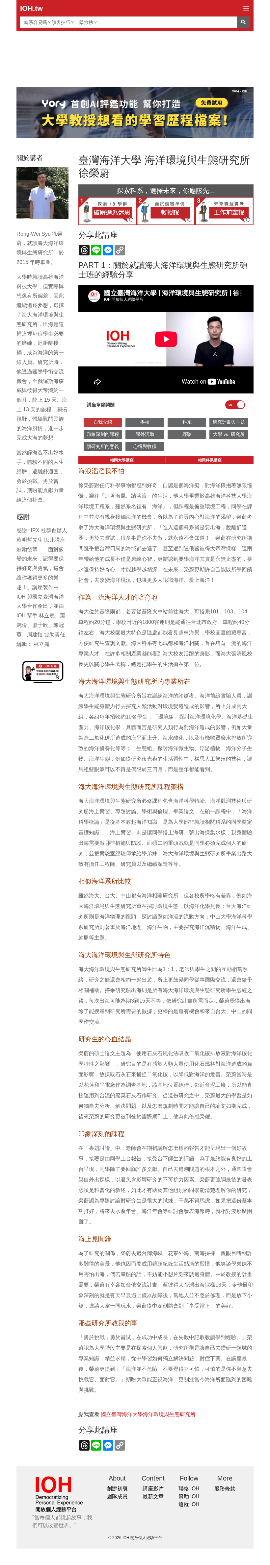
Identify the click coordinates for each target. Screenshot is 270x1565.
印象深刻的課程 (103, 434)
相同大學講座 (122, 460)
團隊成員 (117, 1496)
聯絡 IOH (189, 1488)
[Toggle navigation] (246, 8)
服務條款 (224, 1488)
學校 (144, 422)
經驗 (187, 434)
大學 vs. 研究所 (229, 434)
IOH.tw (31, 8)
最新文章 (153, 1496)
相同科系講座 (210, 460)
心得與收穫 (144, 446)
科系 (187, 422)
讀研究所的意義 (103, 446)
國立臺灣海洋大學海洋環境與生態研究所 (148, 1414)
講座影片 (153, 1488)
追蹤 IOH (189, 1504)
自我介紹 (103, 422)
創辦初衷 (117, 1488)
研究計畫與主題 (229, 422)
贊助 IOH (189, 1496)
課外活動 (145, 434)
